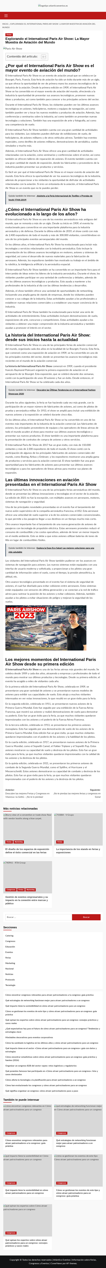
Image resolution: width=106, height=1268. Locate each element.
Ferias (9, 35)
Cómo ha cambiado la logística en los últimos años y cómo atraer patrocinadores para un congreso (51, 1043)
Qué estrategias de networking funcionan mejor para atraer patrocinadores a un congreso (47, 1001)
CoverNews (56, 1263)
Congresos (11, 890)
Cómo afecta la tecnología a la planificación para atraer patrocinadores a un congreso (45, 1080)
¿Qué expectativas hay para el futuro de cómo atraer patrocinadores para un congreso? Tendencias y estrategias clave (52, 1030)
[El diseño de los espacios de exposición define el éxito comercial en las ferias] (27, 829)
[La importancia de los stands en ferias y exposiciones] (78, 829)
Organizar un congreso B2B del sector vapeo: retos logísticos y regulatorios (41, 1066)
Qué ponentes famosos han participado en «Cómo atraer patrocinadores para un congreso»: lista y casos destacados (51, 1073)
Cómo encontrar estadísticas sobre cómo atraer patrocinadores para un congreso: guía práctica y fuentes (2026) (51, 1058)
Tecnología (10, 985)
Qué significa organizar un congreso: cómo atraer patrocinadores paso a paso (41, 1091)
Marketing (19, 842)
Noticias (9, 974)
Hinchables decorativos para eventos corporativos (29, 1038)
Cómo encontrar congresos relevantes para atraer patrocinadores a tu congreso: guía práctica (49, 995)
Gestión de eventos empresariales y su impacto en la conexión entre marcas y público (26, 900)
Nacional (9, 969)
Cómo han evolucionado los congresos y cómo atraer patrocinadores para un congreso (46, 1085)
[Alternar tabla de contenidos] (42, 56)
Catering (9, 936)
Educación (10, 947)
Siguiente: (77, 793)
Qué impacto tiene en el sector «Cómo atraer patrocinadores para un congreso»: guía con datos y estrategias (51, 1050)
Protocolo (10, 980)
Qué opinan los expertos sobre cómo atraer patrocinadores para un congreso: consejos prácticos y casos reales (51, 1021)
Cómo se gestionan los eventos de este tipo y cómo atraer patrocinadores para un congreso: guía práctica (51, 1013)
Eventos (9, 952)
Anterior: (27, 793)
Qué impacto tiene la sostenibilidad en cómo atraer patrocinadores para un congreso (45, 1006)
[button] (6, 15)
